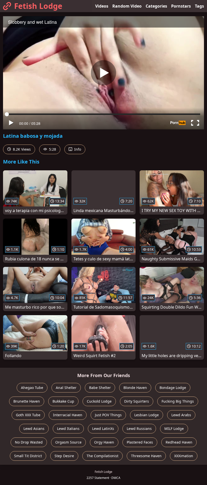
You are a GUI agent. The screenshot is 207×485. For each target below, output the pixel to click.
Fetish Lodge (38, 6)
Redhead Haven (179, 442)
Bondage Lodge (173, 387)
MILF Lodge (174, 428)
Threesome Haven (146, 455)
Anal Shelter (66, 387)
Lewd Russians (139, 428)
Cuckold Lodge (99, 401)
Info (77, 149)
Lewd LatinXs (103, 428)
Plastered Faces (140, 442)
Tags (199, 6)
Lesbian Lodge (146, 414)
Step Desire (64, 455)
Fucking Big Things (178, 401)
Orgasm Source (68, 442)
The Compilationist (102, 455)
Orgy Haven (104, 442)
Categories (156, 6)
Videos (101, 6)
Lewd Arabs (181, 414)
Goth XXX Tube (28, 414)
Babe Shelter (100, 387)
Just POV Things (108, 414)
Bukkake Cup (63, 401)
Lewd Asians (33, 428)
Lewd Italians (68, 428)
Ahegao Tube (32, 387)
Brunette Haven (26, 401)
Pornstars (181, 6)
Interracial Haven (67, 414)
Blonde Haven (135, 387)
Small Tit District (28, 455)
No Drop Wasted (29, 442)
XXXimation (183, 455)
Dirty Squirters (136, 401)
